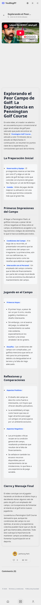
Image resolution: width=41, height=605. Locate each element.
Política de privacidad (32, 589)
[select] (37, 3)
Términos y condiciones (16, 589)
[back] (4, 15)
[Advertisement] (20, 66)
